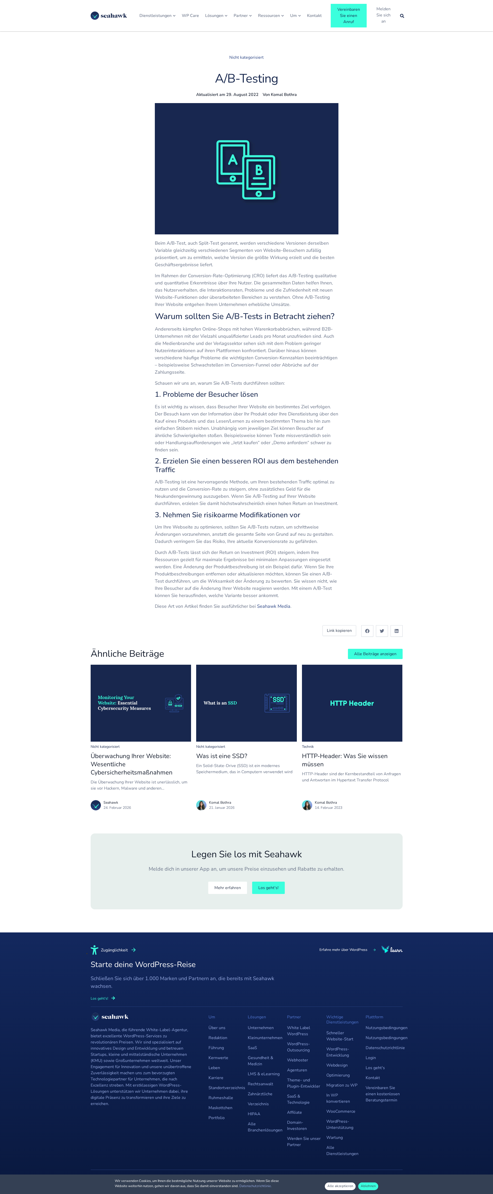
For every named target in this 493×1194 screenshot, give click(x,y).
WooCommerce (340, 1111)
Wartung (334, 1137)
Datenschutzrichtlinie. (255, 1186)
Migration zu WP (341, 1085)
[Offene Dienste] (174, 16)
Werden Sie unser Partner (304, 1142)
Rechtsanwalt (260, 1084)
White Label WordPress (298, 1031)
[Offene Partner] (250, 16)
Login (371, 1058)
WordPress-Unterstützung (339, 1124)
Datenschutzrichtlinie (383, 1048)
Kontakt (373, 1078)
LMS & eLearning (264, 1074)
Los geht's (375, 1068)
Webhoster (297, 1060)
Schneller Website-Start (339, 1036)
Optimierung (338, 1075)
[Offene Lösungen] (226, 16)
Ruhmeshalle (220, 1098)
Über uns (216, 1028)
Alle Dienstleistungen (342, 1151)
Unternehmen (261, 1028)
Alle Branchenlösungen (265, 1127)
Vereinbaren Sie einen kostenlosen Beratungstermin (383, 1094)
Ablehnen (368, 1186)
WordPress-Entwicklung (337, 1052)
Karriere (215, 1078)
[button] (367, 631)
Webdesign (337, 1065)
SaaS (252, 1048)
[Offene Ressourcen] (282, 16)
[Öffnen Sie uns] (299, 16)
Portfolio (216, 1118)
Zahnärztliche (260, 1094)
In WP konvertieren (338, 1098)
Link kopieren (339, 630)
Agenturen (297, 1070)
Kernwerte (218, 1058)
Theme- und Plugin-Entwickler (303, 1083)
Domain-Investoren (297, 1125)
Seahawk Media (273, 606)
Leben (214, 1068)
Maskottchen (220, 1108)
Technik (308, 746)
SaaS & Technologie (298, 1099)
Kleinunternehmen (265, 1038)
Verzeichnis (258, 1104)
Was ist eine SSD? (221, 756)
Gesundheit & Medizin (260, 1061)
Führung (216, 1048)
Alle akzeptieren (340, 1186)
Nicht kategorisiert (246, 57)
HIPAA (254, 1114)
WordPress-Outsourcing (298, 1047)
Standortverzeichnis (225, 1088)
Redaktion (217, 1038)
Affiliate (294, 1112)
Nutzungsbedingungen (383, 1028)
